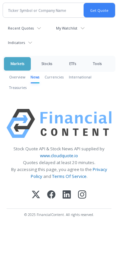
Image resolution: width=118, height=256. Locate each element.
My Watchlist (66, 28)
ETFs (72, 63)
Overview (17, 77)
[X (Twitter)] (36, 195)
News (34, 77)
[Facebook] (51, 195)
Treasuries (18, 87)
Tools (97, 63)
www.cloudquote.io (59, 156)
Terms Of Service (69, 176)
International (80, 77)
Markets (17, 63)
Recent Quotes (21, 28)
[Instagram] (82, 195)
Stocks (46, 63)
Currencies (54, 77)
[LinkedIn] (66, 195)
